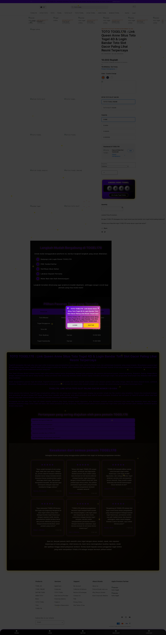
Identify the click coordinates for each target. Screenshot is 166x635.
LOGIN (75, 325)
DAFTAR (91, 325)
